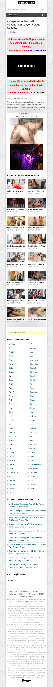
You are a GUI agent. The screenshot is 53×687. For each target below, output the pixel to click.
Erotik (11, 384)
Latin (10, 416)
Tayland (32, 452)
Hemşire (12, 408)
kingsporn (17, 98)
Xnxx (11, 476)
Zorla (10, 492)
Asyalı (11, 364)
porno (19, 640)
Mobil (32, 424)
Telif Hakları (32, 594)
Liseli (11, 420)
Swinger (12, 452)
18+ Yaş (12, 344)
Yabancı (12, 480)
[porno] (26, 131)
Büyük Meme (34, 372)
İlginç (11, 412)
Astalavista (34, 360)
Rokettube (12, 436)
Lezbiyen (33, 416)
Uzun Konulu (13, 472)
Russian (12, 440)
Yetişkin (12, 484)
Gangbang (33, 392)
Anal (31, 352)
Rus (31, 436)
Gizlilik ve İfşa (25, 591)
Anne (31, 356)
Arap (10, 360)
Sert (10, 444)
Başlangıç (13, 591)
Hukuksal (12, 594)
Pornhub (33, 432)
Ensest (32, 380)
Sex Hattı (33, 444)
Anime (11, 356)
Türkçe (11, 464)
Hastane (33, 404)
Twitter (11, 468)
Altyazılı (33, 348)
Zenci (32, 488)
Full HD (11, 392)
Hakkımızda (37, 591)
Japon (32, 412)
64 (10, 348)
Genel (32, 396)
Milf (10, 424)
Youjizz (32, 484)
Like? (14, 32)
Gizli (10, 400)
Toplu (32, 456)
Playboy (12, 432)
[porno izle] (26, 157)
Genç (11, 396)
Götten (32, 400)
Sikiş (10, 448)
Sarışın (32, 440)
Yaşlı (31, 480)
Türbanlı (12, 460)
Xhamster (33, 472)
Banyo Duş (34, 364)
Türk (31, 460)
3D (31, 344)
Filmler (32, 388)
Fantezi (11, 388)
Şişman (32, 448)
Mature (32, 420)
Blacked (33, 368)
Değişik (32, 376)
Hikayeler (33, 408)
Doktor (11, 380)
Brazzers (12, 372)
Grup (10, 404)
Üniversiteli (34, 468)
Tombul (11, 456)
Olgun (11, 428)
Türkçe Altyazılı (35, 464)
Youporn (12, 488)
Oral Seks (33, 428)
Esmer (32, 384)
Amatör (11, 352)
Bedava (11, 368)
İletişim (21, 594)
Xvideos (33, 476)
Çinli (10, 376)
